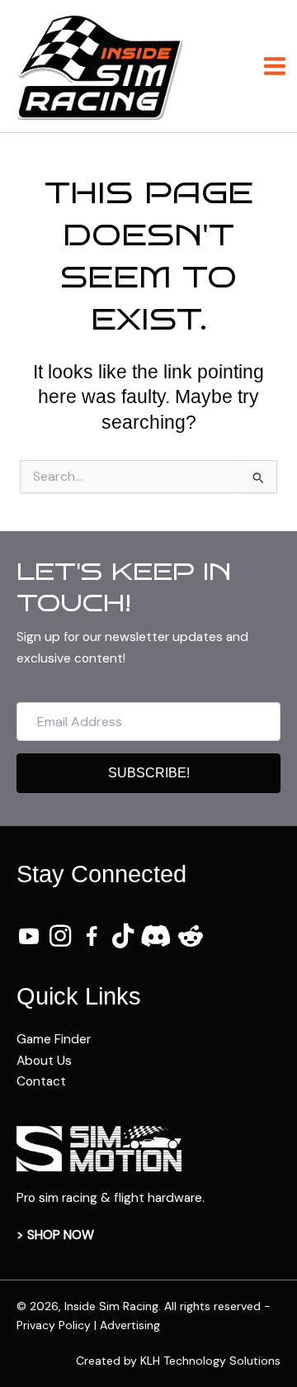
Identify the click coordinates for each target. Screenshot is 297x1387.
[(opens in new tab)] (99, 1147)
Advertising (130, 1325)
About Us (44, 1060)
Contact (41, 1081)
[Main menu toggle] (275, 66)
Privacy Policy (53, 1325)
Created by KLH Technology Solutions (178, 1360)
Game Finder (53, 1039)
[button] (148, 773)
